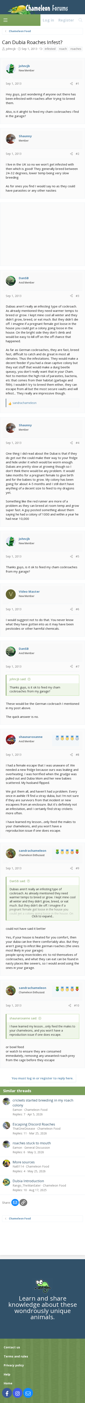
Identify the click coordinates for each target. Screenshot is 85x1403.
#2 (77, 154)
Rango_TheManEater (27, 1185)
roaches (76, 49)
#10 (76, 1005)
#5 (77, 556)
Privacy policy (14, 1365)
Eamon (17, 1110)
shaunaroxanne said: (23, 1018)
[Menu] (5, 20)
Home (8, 1383)
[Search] (80, 20)
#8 (77, 755)
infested (50, 49)
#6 (77, 609)
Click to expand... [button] (43, 916)
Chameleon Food (35, 1110)
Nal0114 (18, 1166)
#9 (77, 868)
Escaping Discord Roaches (34, 1124)
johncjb (11, 49)
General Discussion (37, 1148)
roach (63, 49)
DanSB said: (17, 881)
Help (7, 1374)
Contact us (12, 1347)
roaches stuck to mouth (32, 1143)
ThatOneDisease (24, 1128)
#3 (77, 296)
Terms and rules (16, 1356)
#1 (77, 83)
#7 (77, 666)
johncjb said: (17, 679)
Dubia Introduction (28, 1180)
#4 (77, 443)
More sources (24, 1162)
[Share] (71, 83)
